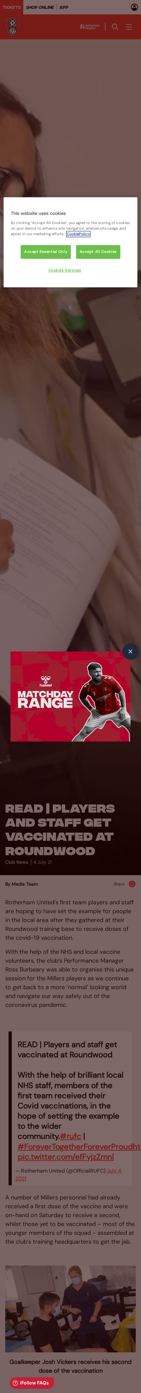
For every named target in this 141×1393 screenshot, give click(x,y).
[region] (71, 242)
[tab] (130, 651)
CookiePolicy (78, 234)
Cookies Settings (65, 270)
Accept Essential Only (45, 251)
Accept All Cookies (98, 251)
